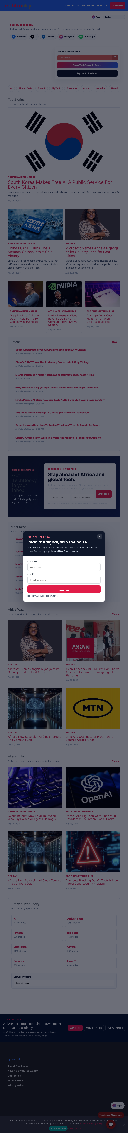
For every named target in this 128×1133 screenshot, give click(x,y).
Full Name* (33, 561)
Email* (30, 574)
